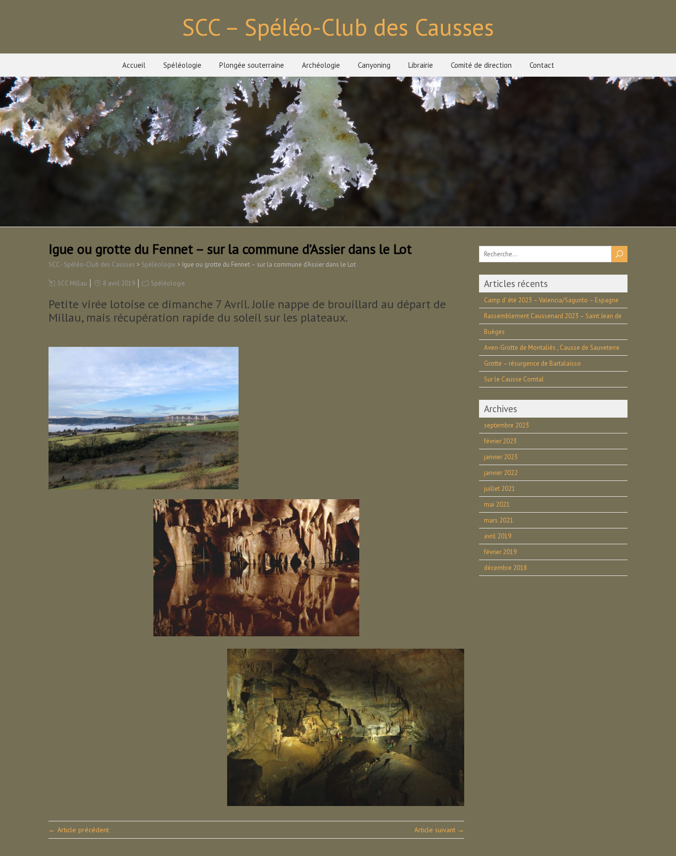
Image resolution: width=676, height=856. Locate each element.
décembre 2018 (505, 568)
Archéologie (321, 65)
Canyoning (374, 65)
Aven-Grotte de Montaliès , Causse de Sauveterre (552, 347)
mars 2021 (498, 520)
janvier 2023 (501, 457)
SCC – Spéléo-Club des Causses (338, 26)
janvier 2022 (501, 473)
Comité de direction (481, 65)
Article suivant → (439, 829)
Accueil (133, 65)
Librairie (420, 65)
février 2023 (500, 441)
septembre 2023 (506, 425)
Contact (542, 65)
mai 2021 (497, 504)
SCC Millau (72, 283)
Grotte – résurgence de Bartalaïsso (532, 363)
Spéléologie (182, 65)
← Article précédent (78, 829)
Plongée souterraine (251, 65)
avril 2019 (497, 536)
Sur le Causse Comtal (514, 379)
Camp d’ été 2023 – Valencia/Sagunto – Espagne (551, 300)
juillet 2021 (499, 488)
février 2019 (500, 552)
